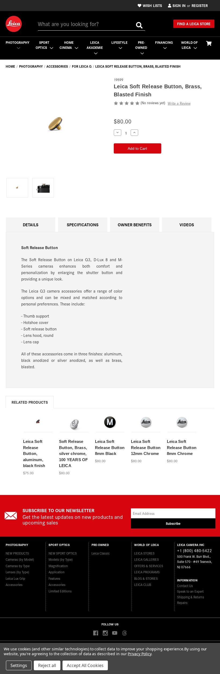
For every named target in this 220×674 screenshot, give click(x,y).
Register (200, 5)
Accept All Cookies (85, 665)
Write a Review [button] (179, 103)
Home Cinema (67, 45)
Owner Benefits (135, 224)
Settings (18, 665)
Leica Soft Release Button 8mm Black (110, 447)
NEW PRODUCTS (17, 553)
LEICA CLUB (142, 584)
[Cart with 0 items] (208, 43)
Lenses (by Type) (17, 572)
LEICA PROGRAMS (147, 572)
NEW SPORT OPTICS (63, 553)
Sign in (179, 5)
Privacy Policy (139, 653)
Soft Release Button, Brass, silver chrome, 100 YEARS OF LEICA (73, 453)
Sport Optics (43, 45)
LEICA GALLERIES (146, 559)
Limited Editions (60, 591)
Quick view (37, 420)
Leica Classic (100, 553)
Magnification (58, 565)
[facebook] (95, 633)
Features (54, 578)
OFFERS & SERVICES (148, 565)
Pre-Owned (141, 45)
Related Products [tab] (30, 402)
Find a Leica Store (194, 23)
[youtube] (115, 633)
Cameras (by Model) (20, 559)
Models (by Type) (61, 559)
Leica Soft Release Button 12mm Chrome (146, 447)
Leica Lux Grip (15, 578)
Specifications (82, 224)
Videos (186, 224)
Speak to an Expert (190, 591)
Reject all (47, 665)
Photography (17, 42)
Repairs (182, 602)
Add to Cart (38, 429)
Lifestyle (119, 42)
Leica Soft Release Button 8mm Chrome (182, 447)
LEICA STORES (144, 553)
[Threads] (124, 633)
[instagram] (105, 633)
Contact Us (185, 585)
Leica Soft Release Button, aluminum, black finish (34, 453)
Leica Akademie (95, 45)
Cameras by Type (18, 565)
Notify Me (74, 429)
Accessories (14, 584)
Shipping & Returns (190, 597)
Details (30, 224)
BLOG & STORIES (146, 578)
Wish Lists (152, 5)
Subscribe (173, 523)
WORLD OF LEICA (189, 45)
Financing (164, 42)
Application (57, 572)
